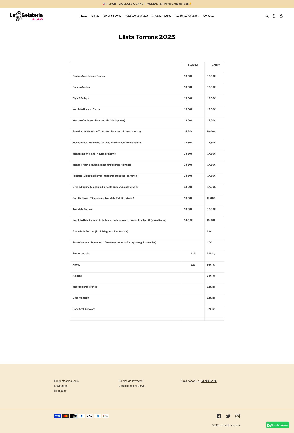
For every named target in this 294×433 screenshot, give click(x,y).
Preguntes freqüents (66, 380)
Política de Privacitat (131, 380)
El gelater (60, 390)
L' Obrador (60, 385)
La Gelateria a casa (230, 425)
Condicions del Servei (132, 385)
